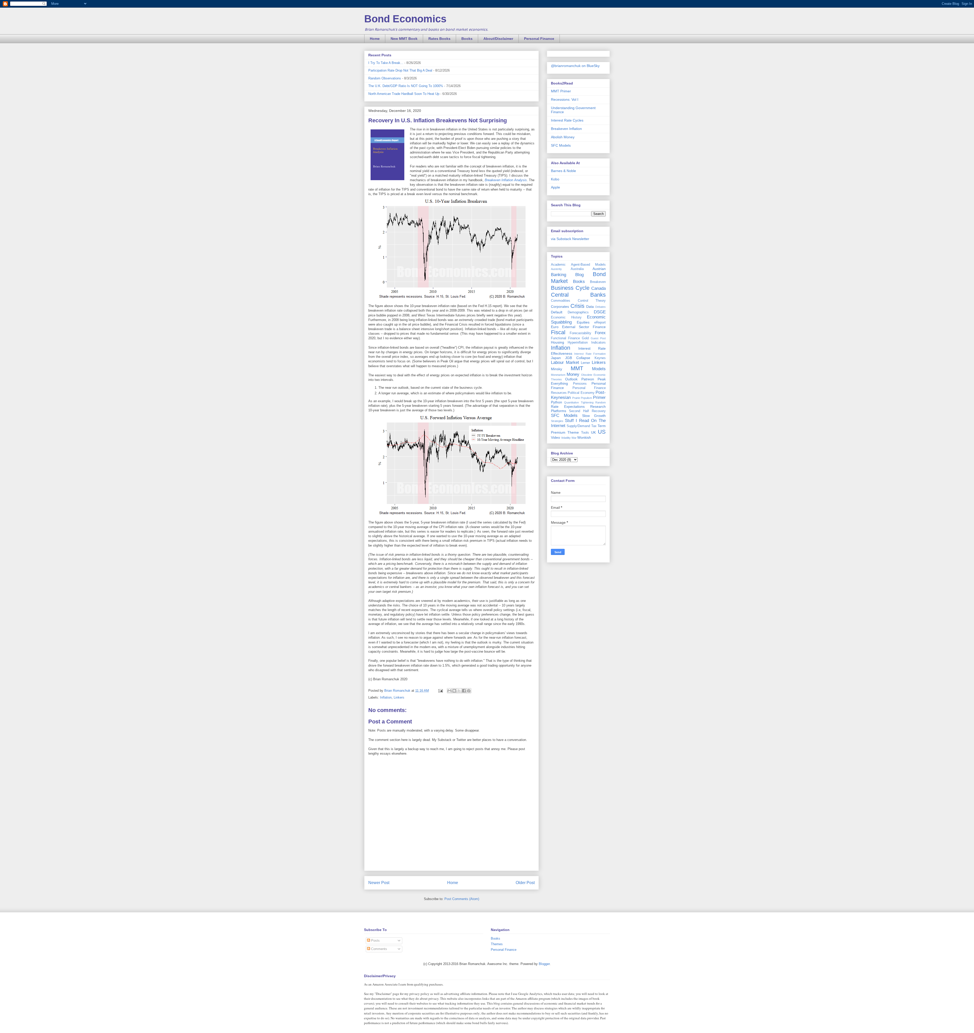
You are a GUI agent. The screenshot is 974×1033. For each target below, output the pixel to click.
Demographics (578, 312)
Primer (599, 397)
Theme (573, 432)
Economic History (566, 317)
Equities (583, 322)
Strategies (557, 420)
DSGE (600, 312)
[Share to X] (459, 690)
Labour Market (565, 362)
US (602, 432)
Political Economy (581, 393)
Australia (577, 269)
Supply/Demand (578, 426)
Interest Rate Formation (590, 353)
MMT (577, 368)
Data (590, 306)
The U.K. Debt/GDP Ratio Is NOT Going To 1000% (405, 86)
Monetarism (558, 374)
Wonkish (584, 437)
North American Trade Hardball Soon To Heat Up (403, 94)
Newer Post (378, 882)
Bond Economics (405, 18)
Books (467, 39)
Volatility (566, 437)
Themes (497, 944)
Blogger (544, 964)
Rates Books (439, 39)
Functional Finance (565, 338)
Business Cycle (570, 288)
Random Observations (384, 78)
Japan (556, 358)
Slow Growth (594, 416)
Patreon (587, 379)
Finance (599, 327)
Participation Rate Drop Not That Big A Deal (400, 70)
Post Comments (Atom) (461, 899)
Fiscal (558, 332)
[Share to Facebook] (463, 690)
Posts (375, 940)
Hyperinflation (578, 342)
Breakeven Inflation (566, 129)
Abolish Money (563, 137)
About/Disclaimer (498, 39)
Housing (557, 342)
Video (555, 437)
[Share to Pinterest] (468, 690)
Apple (555, 187)
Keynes (600, 358)
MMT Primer (561, 91)
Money (573, 374)
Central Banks (578, 295)
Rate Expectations (568, 406)
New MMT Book (404, 39)
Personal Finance (539, 39)
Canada (598, 288)
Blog (579, 274)
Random (600, 402)
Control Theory (592, 300)
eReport (600, 322)
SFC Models (561, 145)
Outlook (571, 379)
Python (556, 402)
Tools (585, 432)
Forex (600, 332)
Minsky (556, 369)
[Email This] (449, 690)
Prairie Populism (582, 397)
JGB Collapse (577, 358)
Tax (594, 426)
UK (593, 432)
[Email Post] (440, 690)
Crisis (577, 306)
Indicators (598, 342)
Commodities (560, 300)
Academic (558, 264)
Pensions (580, 383)
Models (599, 368)
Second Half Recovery (587, 411)
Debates (600, 306)
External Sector (575, 327)
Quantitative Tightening (578, 402)
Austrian (599, 269)
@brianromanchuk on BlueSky (575, 66)
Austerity (556, 268)
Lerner (585, 363)
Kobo (555, 179)
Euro (555, 327)
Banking (558, 274)
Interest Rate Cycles (567, 120)
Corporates (560, 306)
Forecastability (580, 333)
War (574, 437)
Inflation (386, 697)
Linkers (399, 697)
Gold (585, 338)
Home (375, 39)
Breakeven (598, 282)
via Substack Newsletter (570, 239)
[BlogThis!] (454, 690)
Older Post (525, 882)
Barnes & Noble (563, 171)
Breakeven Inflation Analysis (506, 180)
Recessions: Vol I (564, 99)
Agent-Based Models (588, 264)
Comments (378, 949)
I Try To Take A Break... (385, 63)
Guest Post (598, 338)
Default (556, 312)
